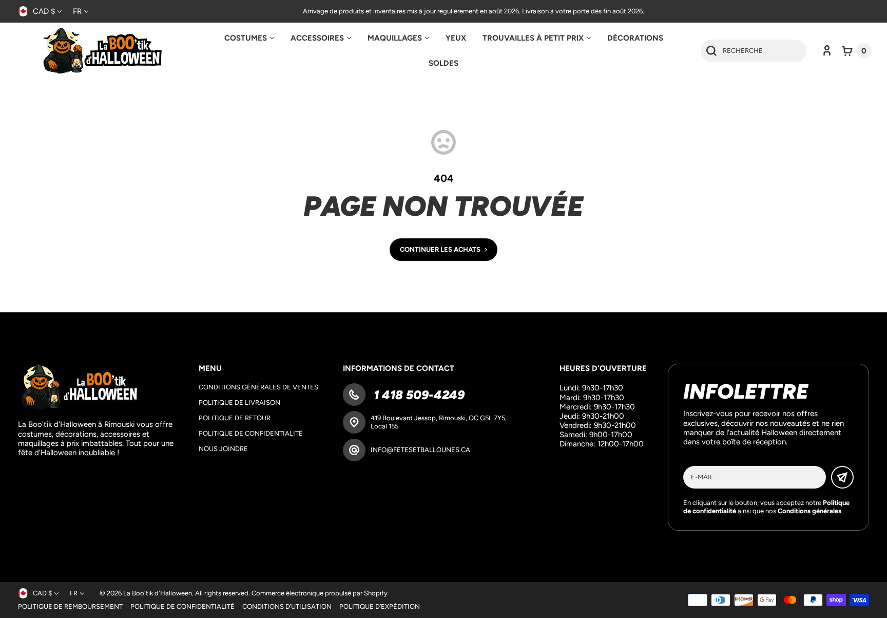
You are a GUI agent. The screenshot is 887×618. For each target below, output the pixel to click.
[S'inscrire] (842, 477)
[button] (857, 51)
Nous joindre (223, 449)
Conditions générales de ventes (258, 387)
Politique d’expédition (379, 606)
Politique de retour (235, 418)
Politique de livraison (239, 402)
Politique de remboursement (70, 606)
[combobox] (753, 51)
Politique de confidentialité (251, 433)
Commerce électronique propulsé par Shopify (320, 593)
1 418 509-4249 (418, 394)
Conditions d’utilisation (287, 606)
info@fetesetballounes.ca (420, 450)
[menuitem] (249, 38)
